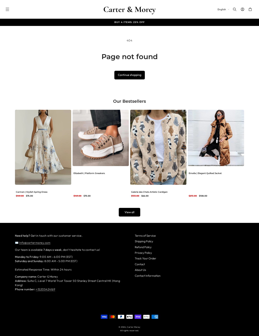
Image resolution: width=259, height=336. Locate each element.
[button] (7, 9)
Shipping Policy (144, 241)
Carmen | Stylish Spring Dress (31, 192)
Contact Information (148, 275)
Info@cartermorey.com (34, 242)
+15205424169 (45, 289)
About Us (140, 270)
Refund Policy (143, 247)
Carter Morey (133, 327)
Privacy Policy (143, 252)
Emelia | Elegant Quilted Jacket (205, 173)
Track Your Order (145, 258)
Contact (140, 264)
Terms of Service (145, 235)
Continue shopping (129, 75)
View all (129, 212)
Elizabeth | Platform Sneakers (89, 173)
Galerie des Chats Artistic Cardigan (149, 192)
